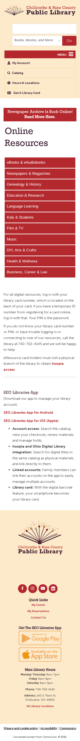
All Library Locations (40, 706)
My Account (21, 63)
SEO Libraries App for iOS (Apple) (31, 421)
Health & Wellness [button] (22, 261)
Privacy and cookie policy (21, 728)
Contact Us (38, 617)
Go (69, 41)
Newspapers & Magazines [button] (28, 173)
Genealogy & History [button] (24, 184)
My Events (38, 605)
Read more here (39, 117)
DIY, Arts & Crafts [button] (21, 250)
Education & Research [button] (25, 195)
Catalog (17, 73)
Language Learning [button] (22, 206)
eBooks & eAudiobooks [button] (26, 162)
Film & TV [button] (15, 228)
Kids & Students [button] (20, 217)
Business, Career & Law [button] (27, 272)
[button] (71, 54)
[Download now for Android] (40, 637)
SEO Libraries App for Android (28, 412)
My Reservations (38, 611)
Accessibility (48, 728)
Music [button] (12, 239)
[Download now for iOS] (40, 654)
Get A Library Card (26, 93)
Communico (68, 728)
